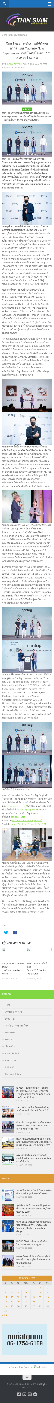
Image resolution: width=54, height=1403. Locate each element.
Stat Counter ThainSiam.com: (20, 1367)
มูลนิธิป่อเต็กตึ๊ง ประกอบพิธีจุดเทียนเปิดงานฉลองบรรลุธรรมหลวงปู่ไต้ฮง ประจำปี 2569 (33, 1208)
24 (5, 1306)
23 (47, 1301)
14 (34, 1297)
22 (40, 1301)
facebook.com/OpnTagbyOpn (26, 820)
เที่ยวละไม (10, 1046)
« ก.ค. (5, 1315)
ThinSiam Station (13, 1074)
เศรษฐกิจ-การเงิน (13, 1012)
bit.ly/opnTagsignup (16, 806)
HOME (8, 1005)
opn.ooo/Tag (17, 817)
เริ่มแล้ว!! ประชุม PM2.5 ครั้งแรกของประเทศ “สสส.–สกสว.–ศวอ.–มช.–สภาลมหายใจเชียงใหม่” (33, 1125)
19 (18, 1301)
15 (40, 1297)
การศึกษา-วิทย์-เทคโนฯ (16, 1025)
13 (26, 1297)
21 (34, 1301)
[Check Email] (30, 1394)
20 (26, 1301)
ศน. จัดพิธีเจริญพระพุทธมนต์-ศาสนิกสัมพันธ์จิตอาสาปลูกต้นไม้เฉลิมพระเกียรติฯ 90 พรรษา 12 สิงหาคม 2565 (34, 1141)
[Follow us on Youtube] (24, 1394)
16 (47, 1297)
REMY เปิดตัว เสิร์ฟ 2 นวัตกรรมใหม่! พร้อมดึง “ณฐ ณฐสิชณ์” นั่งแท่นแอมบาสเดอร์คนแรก (33, 1259)
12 (18, 1297)
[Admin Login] (35, 1394)
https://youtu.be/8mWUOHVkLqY (27, 824)
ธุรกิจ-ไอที (7, 35)
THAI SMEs (10, 1032)
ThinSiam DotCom (13, 64)
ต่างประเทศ (10, 1060)
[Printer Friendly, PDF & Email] (27, 109)
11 (12, 1297)
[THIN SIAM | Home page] (27, 19)
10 (5, 1297)
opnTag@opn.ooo (28, 809)
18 (12, 1301)
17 (5, 1301)
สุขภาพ (8, 1039)
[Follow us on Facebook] (19, 1394)
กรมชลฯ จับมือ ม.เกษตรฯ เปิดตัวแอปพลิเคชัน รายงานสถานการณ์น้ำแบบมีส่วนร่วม (33, 1158)
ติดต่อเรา (9, 1067)
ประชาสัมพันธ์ (20, 35)
